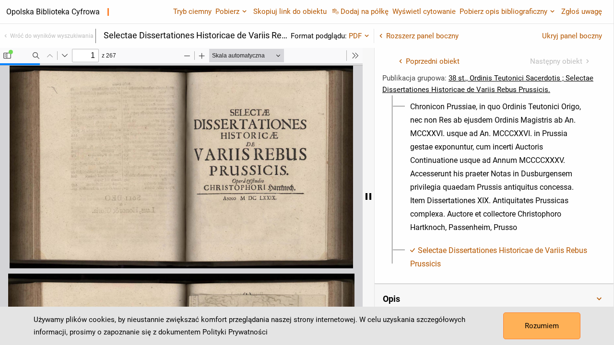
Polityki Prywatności (235, 332)
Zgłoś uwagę (581, 11)
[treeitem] (494, 167)
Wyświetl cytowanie (424, 11)
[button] (494, 299)
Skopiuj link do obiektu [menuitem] (290, 11)
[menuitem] (499, 167)
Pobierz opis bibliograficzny (503, 11)
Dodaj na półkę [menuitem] (365, 11)
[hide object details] (368, 196)
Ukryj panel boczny (572, 36)
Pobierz (227, 11)
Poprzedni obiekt (433, 61)
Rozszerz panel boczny (422, 36)
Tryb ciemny (192, 11)
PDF (355, 36)
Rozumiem (542, 326)
